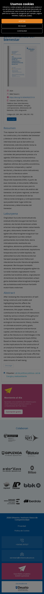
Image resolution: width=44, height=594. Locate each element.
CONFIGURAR (22, 31)
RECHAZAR (22, 26)
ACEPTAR (22, 21)
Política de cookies (25, 15)
